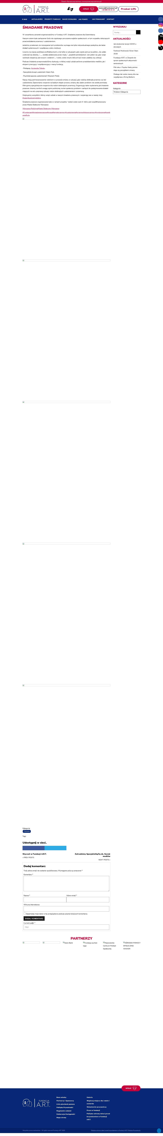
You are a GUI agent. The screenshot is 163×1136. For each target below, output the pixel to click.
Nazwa (27, 895)
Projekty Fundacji (52, 19)
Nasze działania (69, 19)
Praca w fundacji (93, 1110)
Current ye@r (29, 923)
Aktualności (37, 19)
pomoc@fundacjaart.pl (108, 8)
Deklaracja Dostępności (66, 1114)
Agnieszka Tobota (38, 68)
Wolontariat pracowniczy (96, 1107)
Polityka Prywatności (65, 1107)
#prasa (49, 112)
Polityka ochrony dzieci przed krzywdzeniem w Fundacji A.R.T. (98, 1117)
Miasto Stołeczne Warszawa (48, 108)
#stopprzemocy (89, 112)
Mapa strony (61, 1118)
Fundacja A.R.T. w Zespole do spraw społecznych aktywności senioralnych (125, 61)
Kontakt (110, 19)
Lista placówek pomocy (66, 1104)
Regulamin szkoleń (64, 1111)
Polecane (27, 831)
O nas (24, 19)
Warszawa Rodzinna (30, 108)
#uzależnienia (70, 112)
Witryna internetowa (31, 905)
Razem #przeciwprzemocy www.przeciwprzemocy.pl (81, 1)
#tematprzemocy (58, 112)
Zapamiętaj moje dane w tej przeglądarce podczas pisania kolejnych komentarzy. (57, 914)
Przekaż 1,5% (128, 8)
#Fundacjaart (28, 112)
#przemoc (79, 112)
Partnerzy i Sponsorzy (65, 1101)
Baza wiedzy (61, 1097)
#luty (28, 115)
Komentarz (28, 874)
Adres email (71, 895)
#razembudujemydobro (32, 98)
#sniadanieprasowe (40, 112)
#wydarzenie (100, 112)
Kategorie (116, 88)
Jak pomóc (83, 19)
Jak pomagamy (98, 19)
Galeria (90, 1097)
